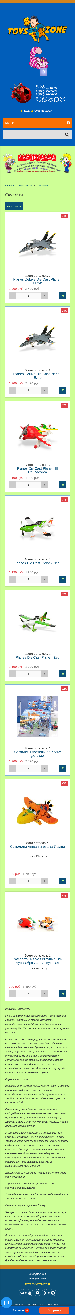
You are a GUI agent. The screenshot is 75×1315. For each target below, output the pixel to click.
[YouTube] (29, 1292)
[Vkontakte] (22, 1292)
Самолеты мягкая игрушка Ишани (37, 846)
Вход (27, 110)
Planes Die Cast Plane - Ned (38, 563)
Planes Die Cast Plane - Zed (37, 657)
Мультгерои (25, 185)
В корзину (54, 1310)
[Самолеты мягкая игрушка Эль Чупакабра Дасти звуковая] (37, 923)
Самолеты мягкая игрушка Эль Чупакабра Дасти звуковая (37, 961)
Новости (18, 1304)
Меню (9, 123)
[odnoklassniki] (45, 1292)
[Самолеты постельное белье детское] (37, 716)
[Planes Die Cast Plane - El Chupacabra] (37, 433)
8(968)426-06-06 (46, 94)
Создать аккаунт (44, 110)
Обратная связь (35, 1304)
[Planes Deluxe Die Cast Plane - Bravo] (37, 243)
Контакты (53, 1304)
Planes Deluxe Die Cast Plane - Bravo (37, 281)
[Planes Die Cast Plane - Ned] (37, 527)
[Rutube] (37, 1292)
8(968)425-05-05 (46, 91)
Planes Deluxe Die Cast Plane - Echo (37, 375)
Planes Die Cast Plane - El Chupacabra (37, 470)
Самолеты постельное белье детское (37, 754)
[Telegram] (52, 1292)
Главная (10, 185)
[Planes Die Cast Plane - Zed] (37, 622)
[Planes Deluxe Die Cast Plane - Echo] (37, 338)
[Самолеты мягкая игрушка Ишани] (37, 811)
